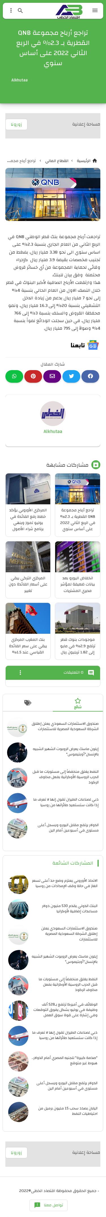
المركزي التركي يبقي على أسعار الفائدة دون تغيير (28, 584)
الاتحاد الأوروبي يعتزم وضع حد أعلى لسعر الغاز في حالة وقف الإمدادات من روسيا (65, 883)
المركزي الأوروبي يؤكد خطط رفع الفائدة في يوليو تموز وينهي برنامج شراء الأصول (28, 520)
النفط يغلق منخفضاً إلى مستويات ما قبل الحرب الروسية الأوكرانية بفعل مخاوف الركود (66, 777)
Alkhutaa (53, 431)
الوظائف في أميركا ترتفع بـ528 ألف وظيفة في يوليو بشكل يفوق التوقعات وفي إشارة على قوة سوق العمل (65, 1009)
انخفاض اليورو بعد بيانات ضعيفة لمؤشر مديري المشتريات (77, 584)
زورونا (16, 124)
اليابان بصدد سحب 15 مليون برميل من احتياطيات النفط (68, 1111)
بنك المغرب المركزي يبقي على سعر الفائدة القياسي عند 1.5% (28, 646)
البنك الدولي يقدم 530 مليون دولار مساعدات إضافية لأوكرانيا (70, 908)
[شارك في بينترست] (33, 376)
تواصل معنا (48, 1205)
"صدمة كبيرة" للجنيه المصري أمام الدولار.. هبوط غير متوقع (65, 1060)
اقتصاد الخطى (43, 1191)
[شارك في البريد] (52, 376)
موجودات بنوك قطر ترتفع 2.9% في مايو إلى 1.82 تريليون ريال (77, 646)
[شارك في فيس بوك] (90, 376)
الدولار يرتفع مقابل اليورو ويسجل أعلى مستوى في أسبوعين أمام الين (68, 827)
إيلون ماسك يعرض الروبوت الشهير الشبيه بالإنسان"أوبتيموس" (66, 751)
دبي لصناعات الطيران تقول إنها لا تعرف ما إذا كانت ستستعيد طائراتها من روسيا (66, 802)
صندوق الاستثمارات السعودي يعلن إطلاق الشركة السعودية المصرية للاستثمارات (65, 726)
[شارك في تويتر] (71, 376)
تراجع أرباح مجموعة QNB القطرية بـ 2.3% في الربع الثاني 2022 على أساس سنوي (77, 520)
